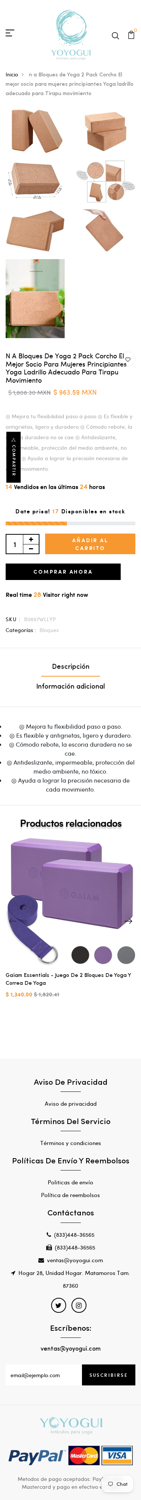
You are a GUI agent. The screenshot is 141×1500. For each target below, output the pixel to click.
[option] (70, 924)
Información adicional (70, 687)
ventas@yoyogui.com (75, 1260)
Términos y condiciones (70, 1143)
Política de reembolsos (70, 1195)
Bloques (49, 630)
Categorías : (21, 630)
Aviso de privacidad (71, 1103)
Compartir (14, 460)
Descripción (70, 667)
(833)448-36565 (74, 1234)
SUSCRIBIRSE (108, 1375)
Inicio (12, 74)
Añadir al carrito (90, 544)
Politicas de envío (70, 1182)
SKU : (13, 619)
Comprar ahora (62, 572)
